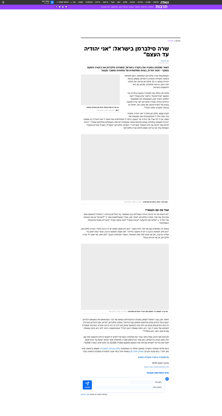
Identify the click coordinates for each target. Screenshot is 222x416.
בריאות (105, 2)
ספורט (148, 2)
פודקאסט (114, 7)
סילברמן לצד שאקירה (110, 349)
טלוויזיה (150, 7)
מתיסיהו (156, 367)
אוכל (112, 2)
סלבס (125, 2)
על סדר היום (123, 7)
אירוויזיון (143, 7)
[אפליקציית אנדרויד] (66, 6)
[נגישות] (3, 2)
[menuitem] (155, 2)
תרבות (132, 2)
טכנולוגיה (89, 2)
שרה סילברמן (164, 367)
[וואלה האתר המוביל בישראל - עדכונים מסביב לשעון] (164, 2)
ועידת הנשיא (148, 367)
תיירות (97, 2)
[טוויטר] (59, 6)
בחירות (140, 2)
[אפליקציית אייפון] (62, 6)
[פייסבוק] (56, 6)
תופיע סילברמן (137, 352)
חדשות (156, 2)
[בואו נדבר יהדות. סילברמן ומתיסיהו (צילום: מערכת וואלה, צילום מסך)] (125, 169)
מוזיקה (137, 7)
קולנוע (131, 7)
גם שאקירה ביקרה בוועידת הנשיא (153, 357)
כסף (118, 2)
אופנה (80, 2)
